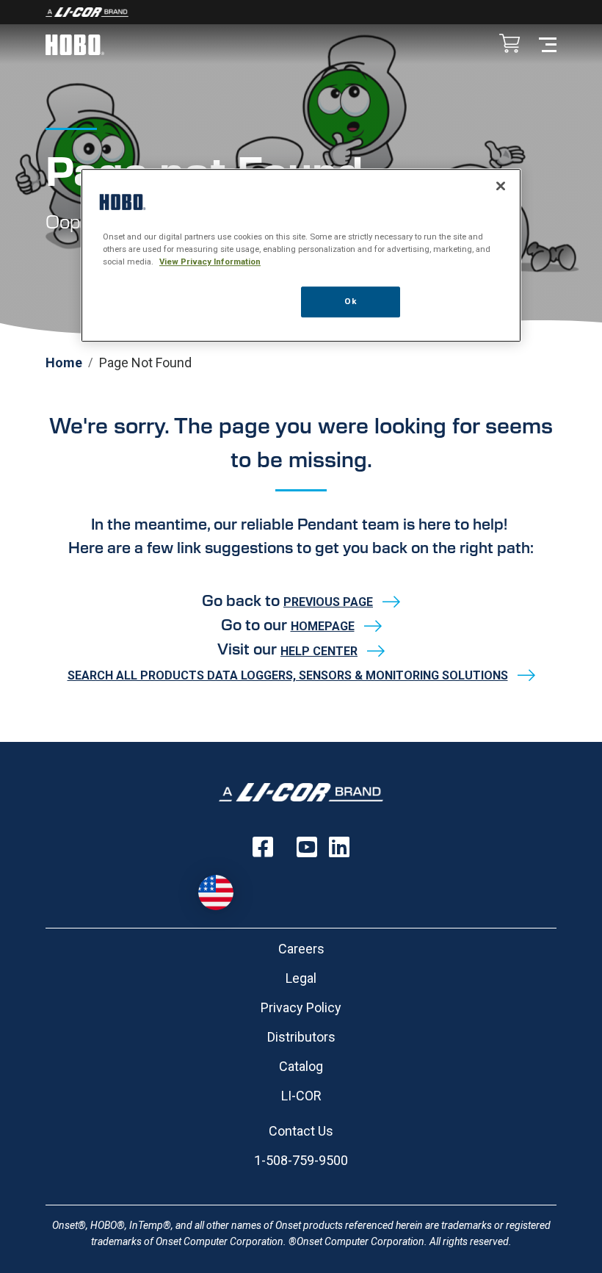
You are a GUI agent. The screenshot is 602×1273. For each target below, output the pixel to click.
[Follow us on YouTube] (307, 847)
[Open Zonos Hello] (215, 892)
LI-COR (301, 1095)
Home (64, 362)
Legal (301, 978)
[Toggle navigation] (547, 43)
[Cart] (509, 44)
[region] (301, 255)
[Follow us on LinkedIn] (339, 847)
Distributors (301, 1037)
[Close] (501, 186)
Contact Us (301, 1131)
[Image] (301, 12)
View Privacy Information (210, 261)
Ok (350, 301)
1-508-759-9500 (301, 1160)
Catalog (301, 1066)
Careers (301, 948)
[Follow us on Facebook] (263, 847)
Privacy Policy (301, 1007)
